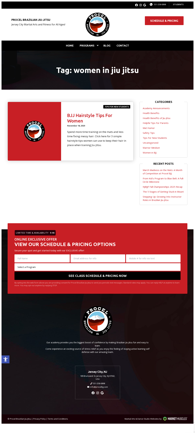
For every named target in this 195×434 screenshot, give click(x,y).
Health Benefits (151, 113)
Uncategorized (150, 142)
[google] (144, 5)
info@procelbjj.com (99, 387)
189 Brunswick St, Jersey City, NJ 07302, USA (97, 377)
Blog (106, 45)
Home (70, 45)
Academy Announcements (156, 108)
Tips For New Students (117, 107)
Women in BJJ (149, 152)
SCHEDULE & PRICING (164, 20)
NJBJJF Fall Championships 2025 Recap (163, 186)
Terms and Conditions (58, 418)
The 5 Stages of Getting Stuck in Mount (163, 191)
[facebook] (136, 5)
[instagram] (140, 5)
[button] (5, 359)
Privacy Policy (39, 418)
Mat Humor (149, 127)
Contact (123, 45)
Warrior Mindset (151, 147)
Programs (87, 45)
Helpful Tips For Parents (155, 122)
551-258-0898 (160, 4)
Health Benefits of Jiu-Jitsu (156, 118)
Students (178, 4)
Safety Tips (149, 132)
